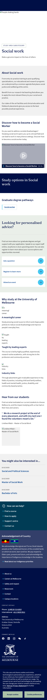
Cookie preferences (34, 694)
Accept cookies (12, 694)
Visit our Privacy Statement (17, 686)
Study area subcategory (14, 45)
